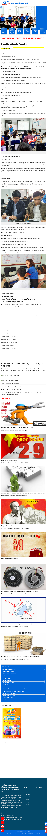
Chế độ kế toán (6, 678)
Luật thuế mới (28, 796)
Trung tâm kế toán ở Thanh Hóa (8, 336)
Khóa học (27, 799)
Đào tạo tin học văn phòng (9, 693)
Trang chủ (26, 791)
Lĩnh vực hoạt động (7, 686)
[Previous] (2, 17)
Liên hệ (27, 804)
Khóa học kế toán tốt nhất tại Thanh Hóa (13, 691)
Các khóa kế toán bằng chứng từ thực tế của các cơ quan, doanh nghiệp (21, 689)
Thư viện (27, 802)
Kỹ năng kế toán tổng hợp (9, 673)
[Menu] (32, 3)
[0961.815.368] (2, 818)
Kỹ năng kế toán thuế (8, 671)
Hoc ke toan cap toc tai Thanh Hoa (9, 342)
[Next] (45, 17)
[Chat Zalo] (2, 830)
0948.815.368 (17, 389)
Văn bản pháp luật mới (8, 682)
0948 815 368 (14, 812)
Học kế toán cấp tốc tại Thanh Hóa (9, 333)
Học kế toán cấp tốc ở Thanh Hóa (8, 330)
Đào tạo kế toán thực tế (9, 669)
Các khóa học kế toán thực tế (8, 42)
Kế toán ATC (5, 684)
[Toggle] (44, 669)
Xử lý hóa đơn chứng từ (8, 697)
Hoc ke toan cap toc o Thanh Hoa (8, 339)
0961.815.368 (10, 389)
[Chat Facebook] (2, 826)
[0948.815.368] (2, 822)
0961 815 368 (6, 812)
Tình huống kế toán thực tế (9, 695)
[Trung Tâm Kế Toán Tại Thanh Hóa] (15, 3)
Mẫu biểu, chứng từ (7, 680)
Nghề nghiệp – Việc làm (8, 676)
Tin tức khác (6, 699)
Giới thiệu (28, 794)
